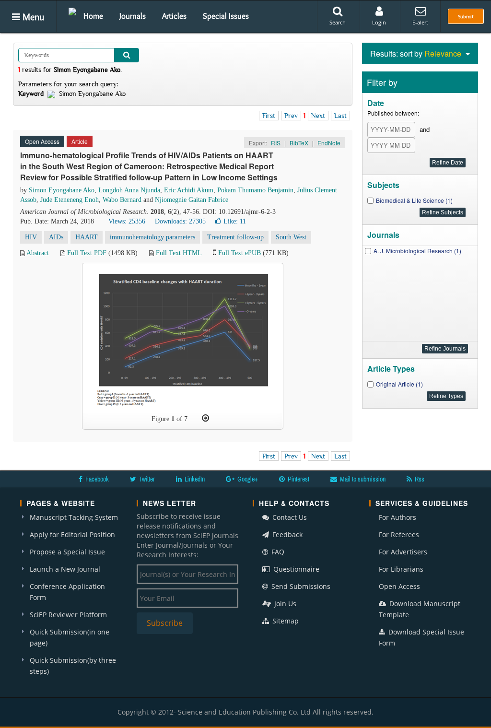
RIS (276, 143)
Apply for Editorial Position (72, 534)
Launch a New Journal (65, 569)
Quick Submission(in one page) (69, 637)
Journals (132, 16)
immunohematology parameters (152, 237)
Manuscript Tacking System (74, 517)
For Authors (397, 517)
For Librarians (401, 569)
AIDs (56, 237)
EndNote (328, 143)
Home (93, 16)
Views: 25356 (126, 221)
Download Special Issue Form (421, 637)
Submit (466, 16)
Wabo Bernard (122, 199)
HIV (31, 237)
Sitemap (284, 620)
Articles (174, 16)
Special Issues (226, 16)
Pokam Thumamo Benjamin (255, 190)
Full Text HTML (178, 253)
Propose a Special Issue (67, 551)
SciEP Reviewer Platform (68, 614)
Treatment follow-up (235, 237)
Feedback (286, 534)
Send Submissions (299, 586)
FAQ (276, 551)
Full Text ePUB (239, 253)
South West (291, 237)
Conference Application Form (67, 592)
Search (337, 22)
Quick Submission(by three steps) (73, 666)
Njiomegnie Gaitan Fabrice (191, 199)
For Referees (399, 534)
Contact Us (288, 517)
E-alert (420, 22)
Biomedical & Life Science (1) (414, 200)
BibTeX (299, 143)
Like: (234, 221)
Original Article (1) (399, 384)
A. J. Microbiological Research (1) (417, 251)
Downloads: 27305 (180, 221)
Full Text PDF (86, 253)
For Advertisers (403, 551)
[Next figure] (205, 418)
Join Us (284, 603)
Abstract (37, 253)
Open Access (399, 586)
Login (379, 22)
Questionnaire (295, 569)
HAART (86, 237)
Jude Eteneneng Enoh (69, 199)
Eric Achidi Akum (188, 190)
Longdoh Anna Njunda (129, 190)
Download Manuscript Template (419, 609)
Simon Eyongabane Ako (61, 190)
